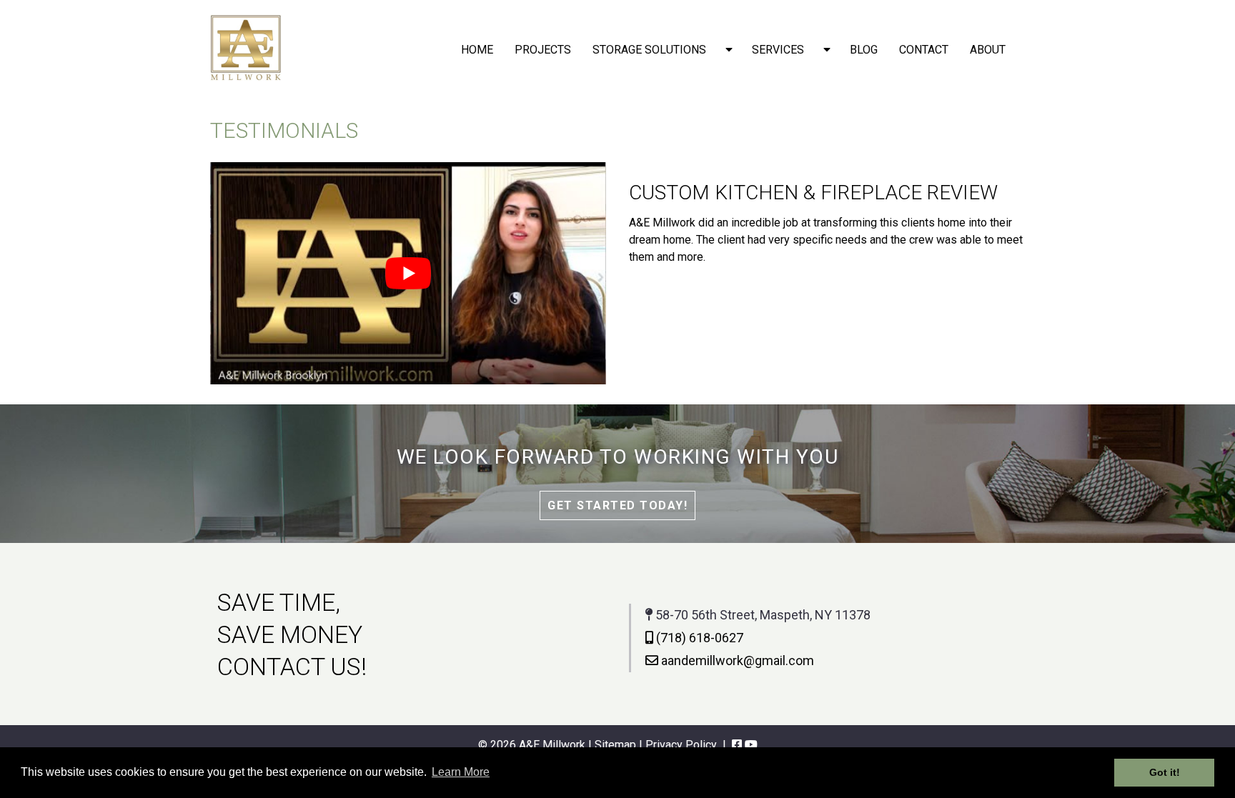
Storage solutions (649, 49)
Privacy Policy (681, 745)
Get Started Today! (617, 505)
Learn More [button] (461, 772)
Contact (923, 49)
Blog (864, 49)
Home (477, 49)
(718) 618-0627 (698, 637)
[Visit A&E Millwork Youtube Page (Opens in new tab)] (751, 745)
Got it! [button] (1164, 772)
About (988, 49)
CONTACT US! (292, 666)
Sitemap (615, 745)
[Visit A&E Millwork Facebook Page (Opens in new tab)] (737, 745)
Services (778, 49)
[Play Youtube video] (408, 273)
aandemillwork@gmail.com (736, 660)
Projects (543, 49)
